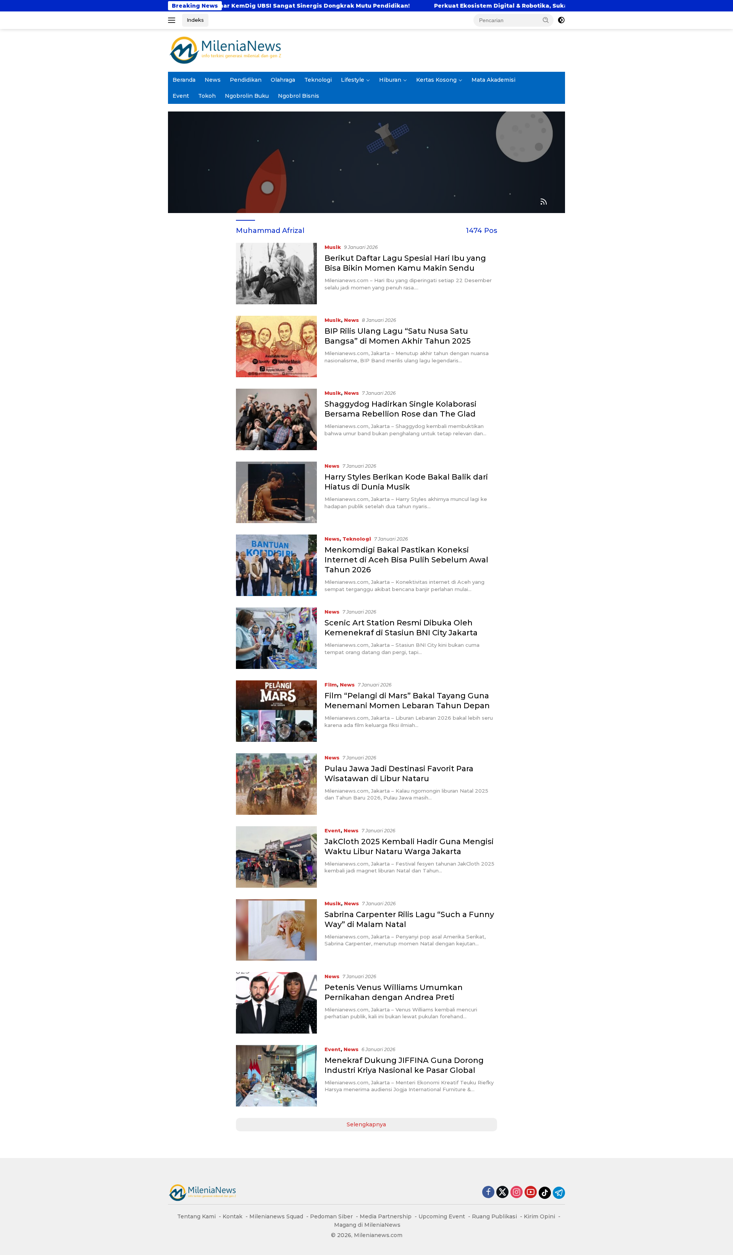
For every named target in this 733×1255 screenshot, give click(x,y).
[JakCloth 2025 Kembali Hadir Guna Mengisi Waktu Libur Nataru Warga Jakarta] (276, 857)
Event (181, 95)
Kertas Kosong (436, 79)
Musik (333, 247)
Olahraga (283, 79)
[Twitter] (502, 1192)
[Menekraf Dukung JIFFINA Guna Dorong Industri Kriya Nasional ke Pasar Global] (276, 1075)
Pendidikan (246, 79)
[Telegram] (559, 1193)
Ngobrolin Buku (247, 95)
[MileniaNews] (225, 50)
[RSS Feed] (544, 202)
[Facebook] (488, 1192)
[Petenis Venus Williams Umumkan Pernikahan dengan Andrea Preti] (276, 1003)
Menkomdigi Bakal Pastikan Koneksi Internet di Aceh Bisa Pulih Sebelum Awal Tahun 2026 (406, 559)
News (213, 79)
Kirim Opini (539, 1216)
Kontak (232, 1216)
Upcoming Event (441, 1216)
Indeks (195, 20)
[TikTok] (545, 1193)
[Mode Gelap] (561, 20)
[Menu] (173, 20)
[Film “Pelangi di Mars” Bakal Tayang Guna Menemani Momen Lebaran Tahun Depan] (276, 711)
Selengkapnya (366, 1124)
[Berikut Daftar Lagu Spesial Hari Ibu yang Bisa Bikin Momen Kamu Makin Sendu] (276, 273)
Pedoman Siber (331, 1216)
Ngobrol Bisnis (298, 95)
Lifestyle (352, 79)
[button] (546, 20)
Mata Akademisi (493, 79)
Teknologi (318, 79)
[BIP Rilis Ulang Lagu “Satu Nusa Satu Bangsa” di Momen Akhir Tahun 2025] (276, 346)
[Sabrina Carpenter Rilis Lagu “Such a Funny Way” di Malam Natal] (276, 930)
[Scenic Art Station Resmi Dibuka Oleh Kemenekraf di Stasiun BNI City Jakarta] (276, 638)
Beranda (184, 79)
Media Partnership (386, 1216)
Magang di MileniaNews (367, 1224)
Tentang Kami (196, 1216)
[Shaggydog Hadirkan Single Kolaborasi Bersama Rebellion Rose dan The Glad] (276, 419)
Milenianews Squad (276, 1216)
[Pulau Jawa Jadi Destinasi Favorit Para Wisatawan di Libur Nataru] (276, 784)
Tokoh (207, 95)
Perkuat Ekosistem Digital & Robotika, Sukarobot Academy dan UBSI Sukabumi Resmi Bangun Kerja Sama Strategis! (552, 5)
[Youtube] (531, 1192)
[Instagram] (516, 1192)
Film (331, 685)
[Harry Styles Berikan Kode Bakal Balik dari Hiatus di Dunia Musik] (276, 492)
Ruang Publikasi (494, 1216)
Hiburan (390, 79)
